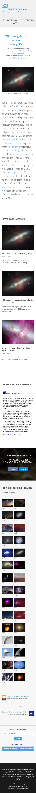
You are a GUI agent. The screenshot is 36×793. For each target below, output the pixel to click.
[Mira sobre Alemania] (7, 615)
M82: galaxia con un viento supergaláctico (17, 300)
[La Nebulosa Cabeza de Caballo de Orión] (19, 602)
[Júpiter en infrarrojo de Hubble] (19, 540)
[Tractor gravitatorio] (7, 577)
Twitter (23, 469)
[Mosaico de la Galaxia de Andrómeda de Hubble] (7, 503)
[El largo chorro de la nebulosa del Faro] (19, 565)
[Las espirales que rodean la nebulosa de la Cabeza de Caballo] (19, 615)
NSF (12, 58)
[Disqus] (18, 413)
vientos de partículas (12, 139)
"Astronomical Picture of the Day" (21, 772)
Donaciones (9, 784)
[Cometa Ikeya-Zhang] (19, 640)
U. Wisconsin (25, 58)
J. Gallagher (17, 58)
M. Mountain (21, 55)
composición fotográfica (13, 150)
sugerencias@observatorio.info (18, 786)
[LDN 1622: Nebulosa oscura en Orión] (19, 528)
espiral (5, 121)
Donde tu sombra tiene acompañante (18, 696)
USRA (18, 779)
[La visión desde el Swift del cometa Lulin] (7, 602)
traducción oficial (27, 769)
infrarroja (6, 187)
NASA (16, 51)
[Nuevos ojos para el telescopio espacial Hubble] (7, 677)
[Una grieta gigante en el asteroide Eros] (19, 652)
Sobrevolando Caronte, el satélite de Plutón (14, 712)
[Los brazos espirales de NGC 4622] (19, 627)
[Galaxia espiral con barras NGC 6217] (19, 515)
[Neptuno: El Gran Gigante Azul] (19, 665)
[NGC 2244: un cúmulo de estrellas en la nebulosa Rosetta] (7, 528)
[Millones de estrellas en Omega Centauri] (19, 677)
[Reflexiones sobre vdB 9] (7, 540)
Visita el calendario (9, 492)
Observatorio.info (14, 769)
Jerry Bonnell (30, 777)
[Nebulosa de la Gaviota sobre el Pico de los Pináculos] (19, 503)
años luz (6, 172)
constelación (23, 194)
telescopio (7, 194)
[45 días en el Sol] (7, 565)
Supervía (16, 146)
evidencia (18, 132)
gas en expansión (10, 128)
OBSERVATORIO (15, 9)
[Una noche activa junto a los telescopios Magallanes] (7, 553)
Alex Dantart (24, 789)
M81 (10, 121)
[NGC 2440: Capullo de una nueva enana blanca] (19, 590)
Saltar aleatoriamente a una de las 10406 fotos (19, 749)
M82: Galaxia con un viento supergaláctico (17, 253)
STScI (17, 53)
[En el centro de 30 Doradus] (7, 665)
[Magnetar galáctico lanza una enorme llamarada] (7, 627)
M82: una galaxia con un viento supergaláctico (18, 40)
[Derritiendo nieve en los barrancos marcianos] (7, 640)
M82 (16, 106)
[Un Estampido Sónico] (7, 652)
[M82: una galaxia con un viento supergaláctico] (19, 553)
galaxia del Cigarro (22, 172)
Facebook (13, 469)
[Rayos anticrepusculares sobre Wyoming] (19, 577)
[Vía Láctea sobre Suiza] (7, 590)
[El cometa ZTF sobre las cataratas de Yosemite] (7, 515)
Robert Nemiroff (16, 777)
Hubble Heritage (28, 51)
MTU (23, 777)
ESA (20, 51)
